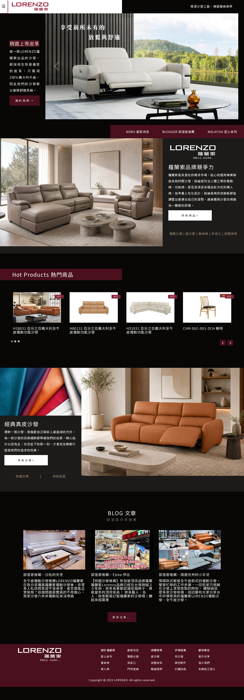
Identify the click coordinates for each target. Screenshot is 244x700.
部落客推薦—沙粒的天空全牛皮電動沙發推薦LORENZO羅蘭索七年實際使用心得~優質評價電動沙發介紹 (53, 577)
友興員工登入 (207, 669)
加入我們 (204, 663)
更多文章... (122, 617)
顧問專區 (204, 650)
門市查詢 (133, 669)
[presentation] (223, 343)
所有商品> (190, 215)
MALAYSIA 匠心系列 (222, 131)
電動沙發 (175, 233)
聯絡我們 (156, 669)
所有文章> (26, 460)
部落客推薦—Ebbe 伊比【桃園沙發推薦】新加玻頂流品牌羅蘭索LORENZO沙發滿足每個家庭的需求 (121, 577)
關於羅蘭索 (108, 650)
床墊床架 (230, 233)
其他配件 (180, 663)
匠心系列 (106, 656)
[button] (12, 341)
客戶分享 (204, 656)
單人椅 (105, 669)
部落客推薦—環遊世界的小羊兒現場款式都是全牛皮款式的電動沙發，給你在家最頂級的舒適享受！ (189, 577)
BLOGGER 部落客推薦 (178, 131)
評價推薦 (180, 650)
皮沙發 (190, 233)
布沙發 (179, 656)
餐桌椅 (203, 233)
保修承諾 (59, 476)
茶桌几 (216, 233)
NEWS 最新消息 (137, 131)
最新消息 (133, 650)
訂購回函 (180, 669)
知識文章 (22, 476)
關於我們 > (24, 100)
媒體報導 (156, 650)
